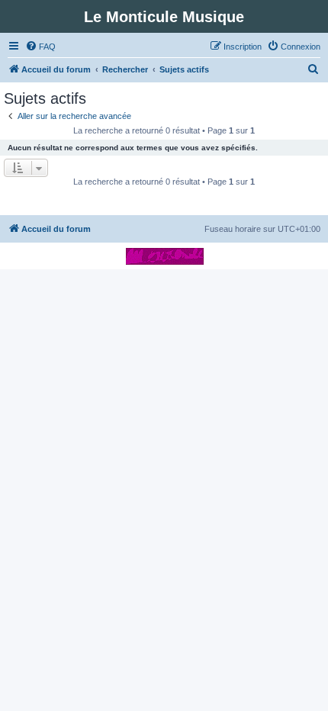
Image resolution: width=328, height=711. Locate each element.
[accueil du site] (164, 255)
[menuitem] (40, 46)
